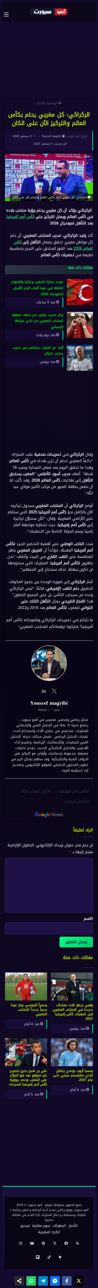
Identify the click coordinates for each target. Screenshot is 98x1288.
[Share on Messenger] (55, 1281)
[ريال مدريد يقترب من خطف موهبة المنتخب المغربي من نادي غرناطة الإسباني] (80, 325)
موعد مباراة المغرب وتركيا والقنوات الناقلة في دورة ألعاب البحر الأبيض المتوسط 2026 (37, 288)
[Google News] (49, 815)
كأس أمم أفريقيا (20, 216)
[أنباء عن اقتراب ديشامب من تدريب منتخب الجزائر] (80, 358)
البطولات (59, 1225)
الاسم (88, 918)
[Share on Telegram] (43, 1281)
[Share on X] (78, 1281)
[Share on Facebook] (67, 1281)
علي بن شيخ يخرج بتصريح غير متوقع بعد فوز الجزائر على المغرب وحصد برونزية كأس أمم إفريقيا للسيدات (28, 1078)
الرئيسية (53, 103)
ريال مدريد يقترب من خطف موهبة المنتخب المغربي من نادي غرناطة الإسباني (37, 321)
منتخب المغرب (75, 801)
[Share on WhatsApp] (31, 1281)
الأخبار (40, 103)
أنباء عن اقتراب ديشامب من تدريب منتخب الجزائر (38, 350)
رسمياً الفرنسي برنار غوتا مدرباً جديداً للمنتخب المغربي (29, 1009)
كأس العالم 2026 (34, 791)
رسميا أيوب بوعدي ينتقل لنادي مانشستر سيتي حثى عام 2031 (73, 1075)
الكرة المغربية (49, 1232)
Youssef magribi (52, 136)
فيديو (25, 1225)
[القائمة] (8, 14)
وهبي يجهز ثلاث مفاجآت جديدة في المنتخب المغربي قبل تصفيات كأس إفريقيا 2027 (73, 1012)
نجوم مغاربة (41, 1225)
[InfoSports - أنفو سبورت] (49, 11)
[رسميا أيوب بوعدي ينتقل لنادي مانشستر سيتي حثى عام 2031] (72, 1052)
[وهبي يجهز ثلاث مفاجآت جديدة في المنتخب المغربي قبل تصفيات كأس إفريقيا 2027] (72, 987)
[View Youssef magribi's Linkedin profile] (44, 691)
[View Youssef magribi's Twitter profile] (54, 691)
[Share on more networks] (19, 1281)
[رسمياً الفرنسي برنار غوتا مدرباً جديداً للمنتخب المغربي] (26, 987)
